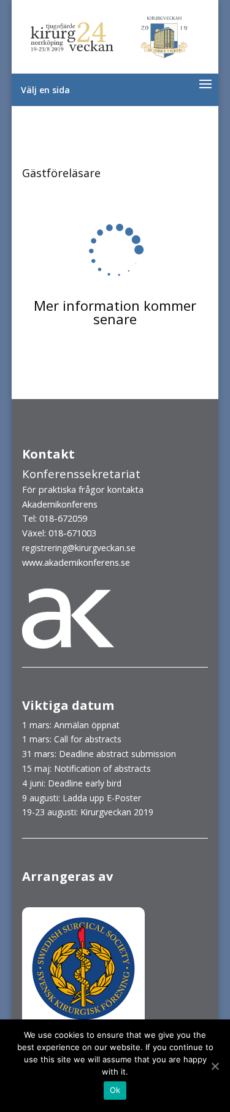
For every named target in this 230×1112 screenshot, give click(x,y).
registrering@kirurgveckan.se (79, 548)
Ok (115, 1090)
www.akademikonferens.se (76, 562)
